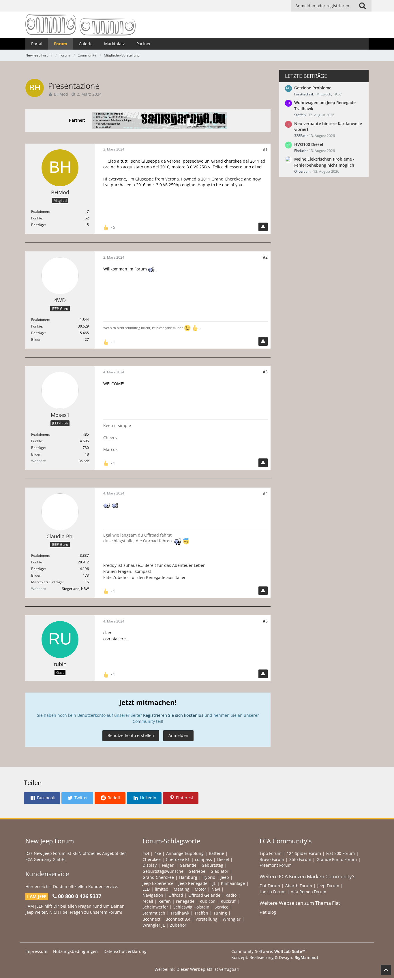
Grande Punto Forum (336, 859)
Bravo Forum (272, 859)
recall (147, 901)
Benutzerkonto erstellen (131, 735)
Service (221, 907)
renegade (185, 901)
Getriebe (197, 871)
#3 (265, 372)
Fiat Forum (270, 885)
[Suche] (363, 6)
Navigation (152, 895)
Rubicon (207, 901)
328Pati (300, 135)
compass (203, 859)
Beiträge (38, 224)
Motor (200, 889)
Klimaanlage (233, 883)
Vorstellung (206, 919)
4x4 (145, 853)
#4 (265, 493)
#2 (265, 257)
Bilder (36, 339)
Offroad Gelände (204, 895)
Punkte (36, 218)
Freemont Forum (276, 865)
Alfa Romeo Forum (308, 891)
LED (146, 889)
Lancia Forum (273, 891)
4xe (157, 853)
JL (214, 883)
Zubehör (178, 925)
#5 (265, 621)
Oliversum (302, 171)
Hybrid (208, 877)
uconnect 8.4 (178, 919)
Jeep (225, 877)
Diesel (223, 859)
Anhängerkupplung (185, 853)
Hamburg (188, 877)
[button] (42, 798)
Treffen (201, 913)
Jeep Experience (157, 883)
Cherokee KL (178, 859)
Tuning (220, 913)
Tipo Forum (271, 853)
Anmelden (178, 735)
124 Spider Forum (304, 853)
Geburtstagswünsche (162, 871)
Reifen (164, 901)
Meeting (182, 889)
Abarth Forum (298, 885)
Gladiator (219, 871)
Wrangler (232, 919)
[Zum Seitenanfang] (386, 970)
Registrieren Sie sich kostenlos (173, 715)
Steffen (300, 114)
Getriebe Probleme (312, 88)
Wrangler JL (153, 925)
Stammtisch (153, 913)
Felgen (168, 865)
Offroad (175, 895)
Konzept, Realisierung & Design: (274, 957)
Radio (231, 895)
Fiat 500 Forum (340, 853)
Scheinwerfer (155, 907)
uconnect (151, 919)
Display (149, 865)
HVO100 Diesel (308, 144)
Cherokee (151, 859)
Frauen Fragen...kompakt (127, 571)
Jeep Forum (328, 885)
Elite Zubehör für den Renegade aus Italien (145, 577)
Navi (215, 889)
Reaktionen (40, 211)
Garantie (188, 865)
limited (161, 889)
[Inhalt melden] (263, 227)
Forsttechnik (304, 94)
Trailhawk (179, 913)
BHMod (61, 94)
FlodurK (300, 150)
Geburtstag (212, 865)
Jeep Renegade (193, 883)
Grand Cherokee (158, 877)
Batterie (216, 853)
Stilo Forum (300, 859)
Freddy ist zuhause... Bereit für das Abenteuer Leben (154, 565)
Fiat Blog (268, 912)
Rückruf (228, 901)
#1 (265, 149)
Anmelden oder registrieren (322, 5)
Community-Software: (268, 951)
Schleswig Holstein (191, 907)
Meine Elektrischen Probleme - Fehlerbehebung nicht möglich (324, 162)
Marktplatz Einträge (47, 582)
